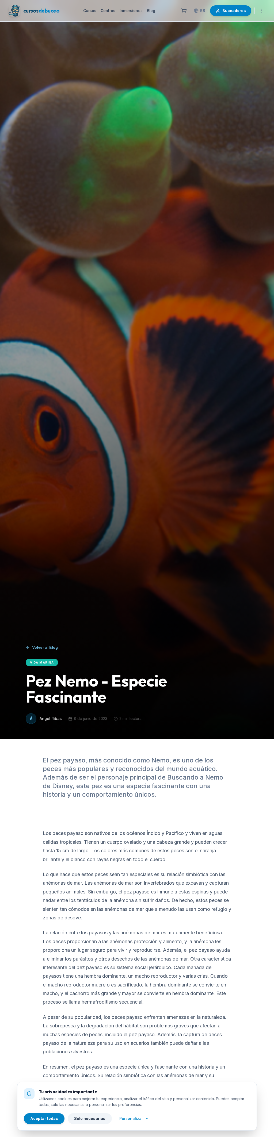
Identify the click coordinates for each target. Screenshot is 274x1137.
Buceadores (234, 10)
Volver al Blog (45, 647)
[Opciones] (261, 10)
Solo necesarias (89, 1118)
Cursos (89, 10)
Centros (108, 10)
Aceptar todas (44, 1118)
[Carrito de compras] (184, 11)
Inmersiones (131, 10)
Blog (151, 10)
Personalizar (131, 1118)
